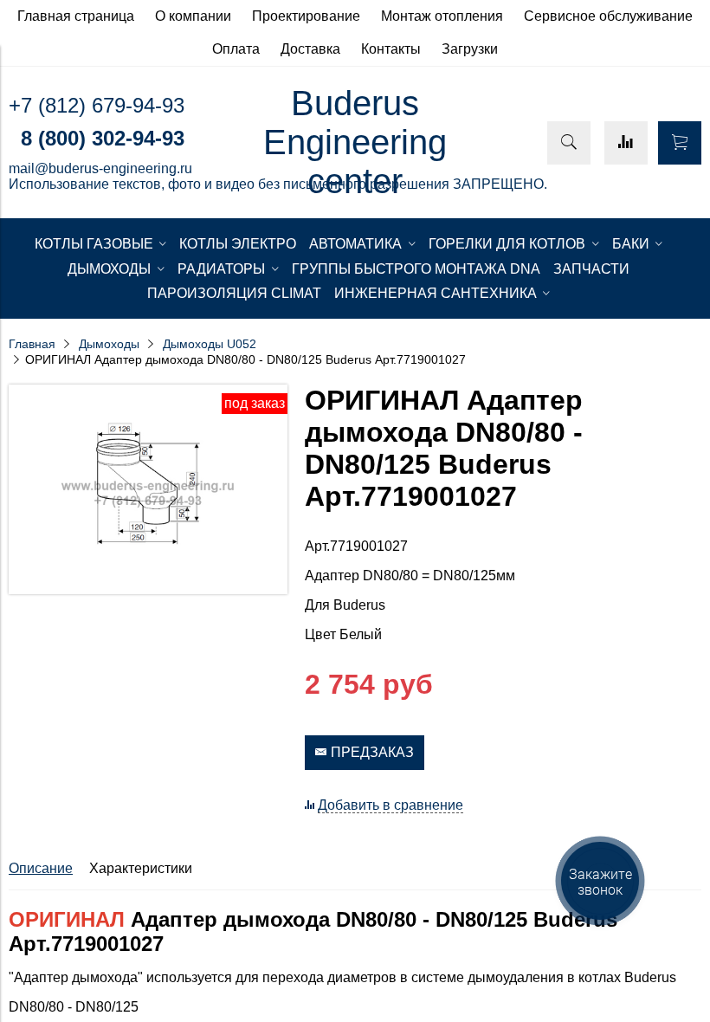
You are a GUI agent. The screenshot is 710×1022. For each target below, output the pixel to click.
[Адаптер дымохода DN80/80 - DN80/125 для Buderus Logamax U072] (148, 589)
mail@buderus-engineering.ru (100, 168)
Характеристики (140, 868)
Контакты (391, 49)
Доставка (310, 49)
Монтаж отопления (442, 16)
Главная (32, 344)
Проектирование (306, 16)
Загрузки (470, 49)
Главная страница (75, 16)
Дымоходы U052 (209, 344)
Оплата (236, 49)
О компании (193, 16)
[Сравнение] (626, 143)
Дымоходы (109, 344)
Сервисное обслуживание (608, 16)
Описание (41, 868)
